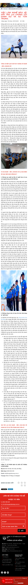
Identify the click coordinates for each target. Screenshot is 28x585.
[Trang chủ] (2, 8)
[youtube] (8, 572)
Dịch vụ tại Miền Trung (8, 564)
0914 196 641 (6, 502)
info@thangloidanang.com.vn (11, 504)
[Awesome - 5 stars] (24, 483)
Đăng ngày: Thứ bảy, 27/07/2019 (9, 21)
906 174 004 (11, 549)
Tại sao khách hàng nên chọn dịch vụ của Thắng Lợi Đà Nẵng (7, 561)
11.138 (23, 21)
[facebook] (2, 572)
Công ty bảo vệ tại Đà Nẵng (15, 578)
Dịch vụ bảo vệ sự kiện (21, 566)
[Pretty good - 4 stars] (21, 483)
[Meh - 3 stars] (18, 483)
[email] (5, 572)
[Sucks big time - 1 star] (21, 485)
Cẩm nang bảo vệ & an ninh (15, 8)
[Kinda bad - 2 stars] (24, 485)
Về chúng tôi (5, 556)
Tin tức (5, 8)
